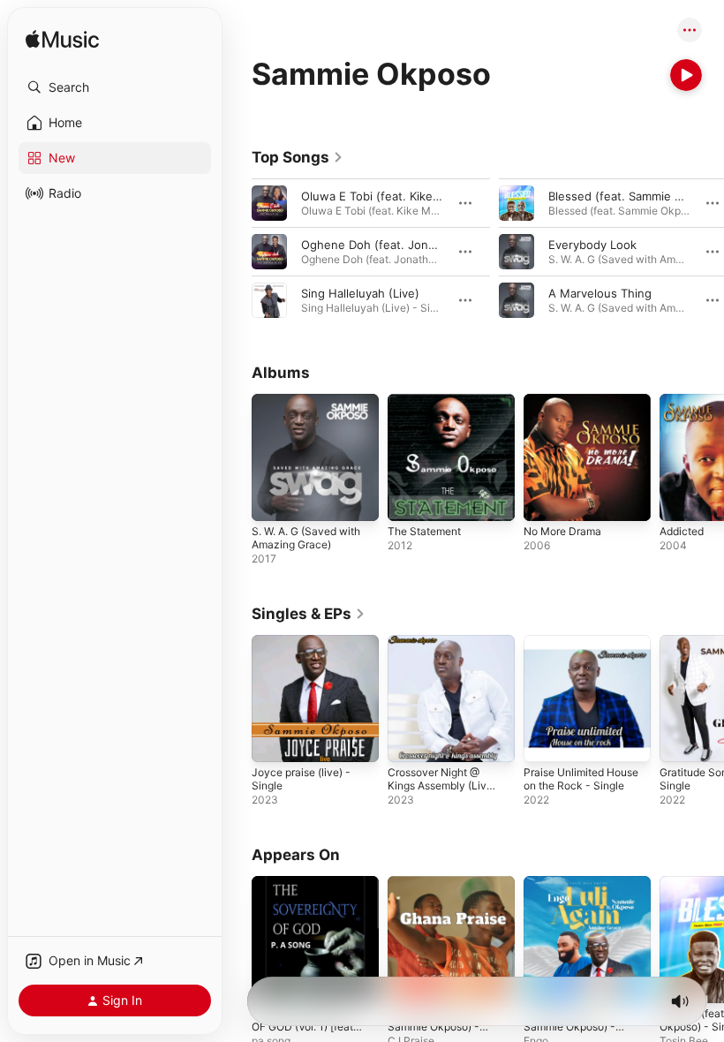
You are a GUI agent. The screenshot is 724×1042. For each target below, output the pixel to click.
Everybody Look (592, 245)
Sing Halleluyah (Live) (360, 293)
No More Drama (562, 531)
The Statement (424, 531)
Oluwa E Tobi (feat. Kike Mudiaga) (394, 196)
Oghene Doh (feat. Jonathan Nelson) (403, 245)
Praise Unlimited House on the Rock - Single (581, 779)
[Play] (686, 75)
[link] (297, 157)
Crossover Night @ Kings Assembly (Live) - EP (442, 785)
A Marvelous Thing (600, 293)
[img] (62, 40)
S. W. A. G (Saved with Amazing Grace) (306, 538)
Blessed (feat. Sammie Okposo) (634, 196)
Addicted (682, 531)
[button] (114, 87)
